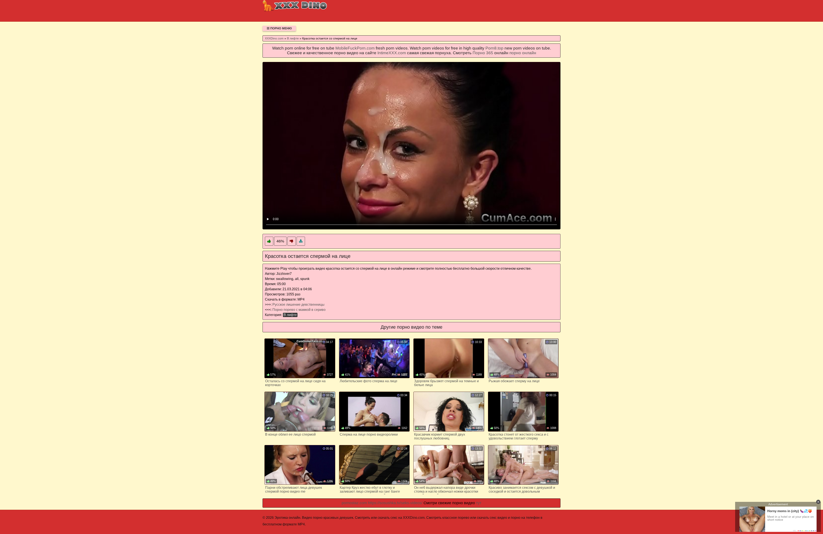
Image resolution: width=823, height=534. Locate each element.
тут (478, 503)
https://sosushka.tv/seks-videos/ (395, 503)
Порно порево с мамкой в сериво (299, 309)
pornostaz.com (354, 503)
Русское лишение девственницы (298, 304)
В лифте (290, 315)
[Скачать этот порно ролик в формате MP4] (301, 241)
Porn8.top (494, 48)
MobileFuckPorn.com (355, 48)
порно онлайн (522, 53)
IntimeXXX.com (391, 53)
